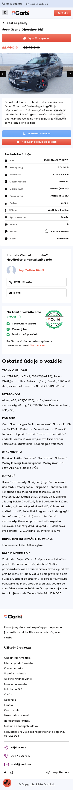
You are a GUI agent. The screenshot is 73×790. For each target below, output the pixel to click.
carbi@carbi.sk (39, 4)
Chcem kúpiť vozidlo (17, 657)
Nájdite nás (18, 747)
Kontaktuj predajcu (39, 133)
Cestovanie (11, 710)
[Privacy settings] (7, 783)
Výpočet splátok (15, 673)
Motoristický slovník (17, 715)
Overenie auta (13, 668)
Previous (3, 74)
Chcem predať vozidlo (18, 663)
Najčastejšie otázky (17, 720)
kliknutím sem (36, 345)
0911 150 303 (22, 282)
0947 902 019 (14, 4)
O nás (8, 694)
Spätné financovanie (18, 678)
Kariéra (8, 705)
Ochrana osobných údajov (21, 726)
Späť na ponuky (16, 23)
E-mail (17, 292)
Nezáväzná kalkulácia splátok (39, 141)
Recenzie (10, 699)
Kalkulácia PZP (13, 689)
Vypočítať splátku (39, 38)
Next (70, 74)
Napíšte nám (61, 772)
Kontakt (63, 13)
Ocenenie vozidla (15, 684)
